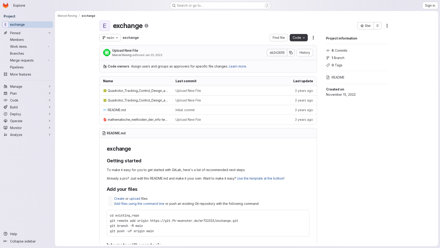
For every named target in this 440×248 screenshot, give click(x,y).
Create (119, 198)
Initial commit (185, 110)
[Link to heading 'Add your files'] (140, 189)
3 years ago (304, 91)
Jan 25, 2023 (153, 55)
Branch (338, 58)
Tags (337, 65)
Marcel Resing (122, 55)
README (338, 77)
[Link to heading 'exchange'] (134, 148)
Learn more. (238, 66)
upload (134, 198)
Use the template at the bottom (260, 178)
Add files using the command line (139, 204)
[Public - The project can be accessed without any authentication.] (146, 26)
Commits (339, 50)
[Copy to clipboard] (304, 215)
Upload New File (125, 50)
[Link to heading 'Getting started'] (143, 160)
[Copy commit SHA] (291, 52)
